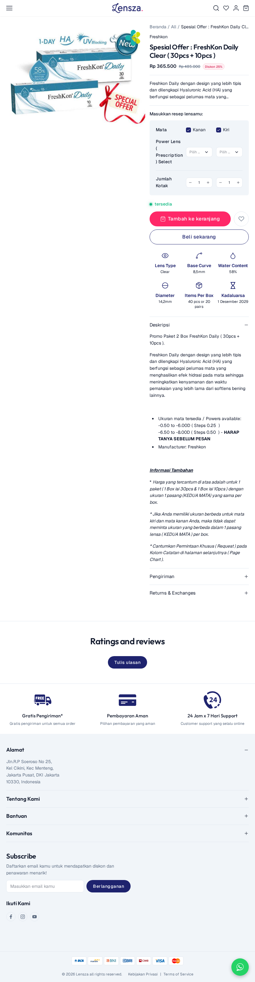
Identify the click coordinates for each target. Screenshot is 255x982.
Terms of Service (178, 974)
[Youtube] (34, 916)
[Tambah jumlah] (208, 182)
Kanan (199, 129)
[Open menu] (9, 8)
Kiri (226, 129)
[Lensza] (127, 8)
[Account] (236, 8)
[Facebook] (11, 916)
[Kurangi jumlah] (190, 182)
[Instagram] (22, 916)
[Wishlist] (226, 8)
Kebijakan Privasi (143, 974)
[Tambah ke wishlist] (241, 219)
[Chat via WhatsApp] (240, 967)
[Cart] (246, 8)
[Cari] (216, 8)
